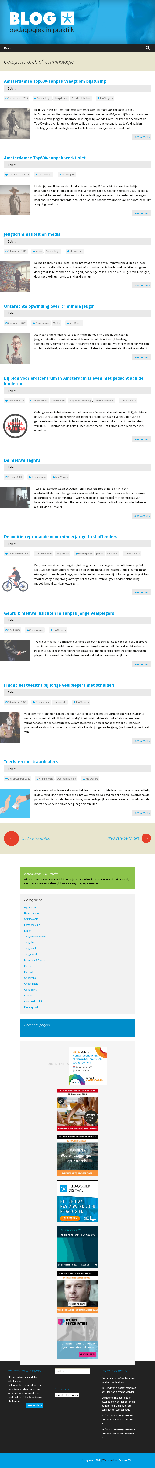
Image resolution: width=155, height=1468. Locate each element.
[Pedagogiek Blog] (77, 22)
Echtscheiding (32, 924)
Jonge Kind (30, 954)
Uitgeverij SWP (92, 1460)
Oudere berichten (29, 838)
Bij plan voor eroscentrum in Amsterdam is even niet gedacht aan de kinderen (73, 380)
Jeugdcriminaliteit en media (32, 234)
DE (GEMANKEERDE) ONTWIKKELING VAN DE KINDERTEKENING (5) (119, 1419)
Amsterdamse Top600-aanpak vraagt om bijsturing (55, 81)
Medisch (29, 972)
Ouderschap (31, 995)
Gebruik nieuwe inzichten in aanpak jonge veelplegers (59, 613)
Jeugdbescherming (80, 400)
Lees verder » (141, 137)
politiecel (112, 553)
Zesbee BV (125, 1460)
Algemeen (30, 907)
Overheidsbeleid (81, 98)
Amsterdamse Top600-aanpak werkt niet (45, 158)
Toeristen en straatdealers (31, 762)
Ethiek (27, 930)
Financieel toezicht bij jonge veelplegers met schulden (59, 685)
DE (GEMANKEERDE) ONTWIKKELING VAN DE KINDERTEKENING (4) (119, 1433)
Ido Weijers (106, 98)
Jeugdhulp (30, 942)
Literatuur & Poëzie (35, 960)
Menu (7, 48)
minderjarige (85, 553)
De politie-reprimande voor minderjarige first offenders (60, 536)
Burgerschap (40, 400)
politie (99, 553)
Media (39, 251)
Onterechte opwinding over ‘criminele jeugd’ (49, 306)
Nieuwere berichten (128, 838)
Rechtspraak (31, 1007)
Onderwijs (30, 977)
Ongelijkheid (31, 983)
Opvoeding (30, 989)
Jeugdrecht (61, 98)
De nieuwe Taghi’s (22, 460)
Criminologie (44, 98)
